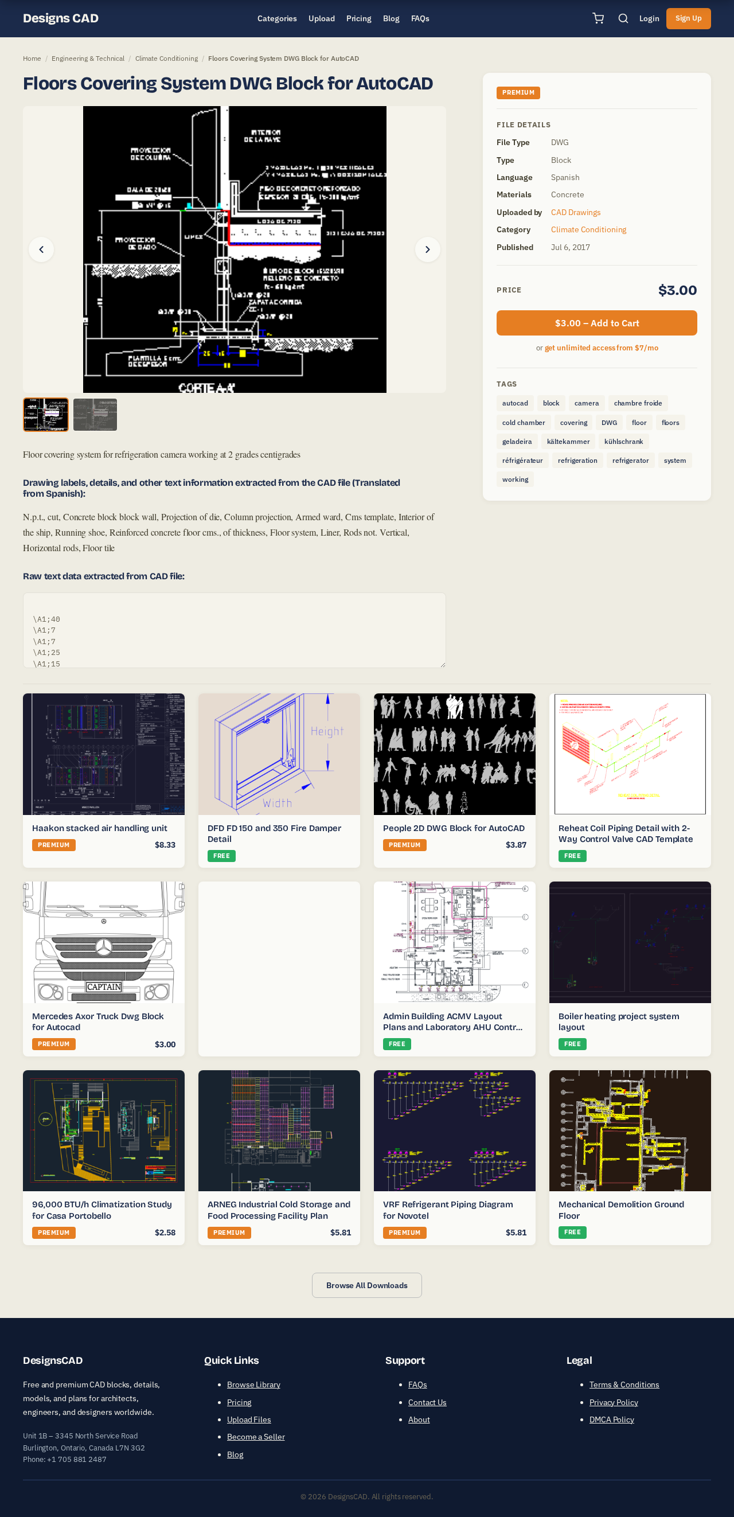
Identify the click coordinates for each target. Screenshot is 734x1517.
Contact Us (427, 1402)
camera (587, 403)
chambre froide (638, 403)
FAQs (417, 1384)
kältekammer (568, 441)
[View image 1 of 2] (46, 414)
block (551, 403)
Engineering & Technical (88, 58)
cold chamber (523, 422)
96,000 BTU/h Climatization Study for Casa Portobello (102, 1210)
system (675, 460)
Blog (235, 1454)
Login (649, 18)
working (515, 479)
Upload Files (249, 1419)
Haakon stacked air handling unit (99, 828)
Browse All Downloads (367, 1285)
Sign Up (689, 18)
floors (671, 422)
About (419, 1419)
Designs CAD (60, 18)
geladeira (517, 441)
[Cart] (598, 18)
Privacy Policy (613, 1402)
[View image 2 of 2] (95, 414)
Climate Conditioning (166, 58)
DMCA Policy (611, 1419)
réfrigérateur (522, 460)
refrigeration (578, 460)
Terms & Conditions (624, 1384)
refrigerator (630, 460)
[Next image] (427, 249)
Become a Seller (256, 1437)
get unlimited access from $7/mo (601, 348)
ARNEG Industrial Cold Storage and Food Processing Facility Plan (279, 1210)
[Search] (623, 18)
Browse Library (253, 1384)
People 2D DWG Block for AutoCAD (454, 828)
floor (639, 422)
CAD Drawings (576, 212)
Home (32, 58)
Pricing (239, 1402)
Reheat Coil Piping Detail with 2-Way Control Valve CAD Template (626, 834)
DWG (609, 422)
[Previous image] (41, 249)
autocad (515, 403)
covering (573, 422)
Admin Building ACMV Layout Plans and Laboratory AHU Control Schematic (453, 1027)
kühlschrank (623, 441)
